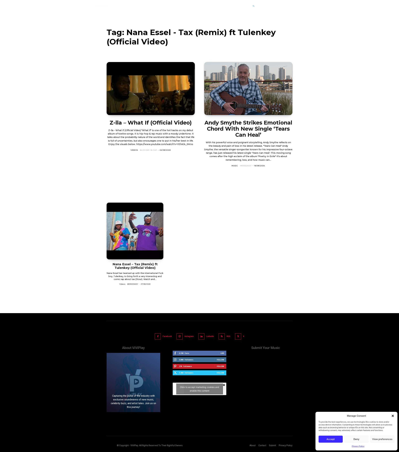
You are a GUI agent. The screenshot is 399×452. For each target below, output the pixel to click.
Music (235, 166)
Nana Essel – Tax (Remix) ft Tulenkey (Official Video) (135, 266)
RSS (228, 336)
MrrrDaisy (246, 166)
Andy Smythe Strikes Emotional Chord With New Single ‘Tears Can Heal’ (248, 128)
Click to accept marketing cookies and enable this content (199, 389)
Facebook (167, 336)
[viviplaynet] (102, 6)
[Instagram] (180, 336)
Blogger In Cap (148, 150)
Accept (331, 439)
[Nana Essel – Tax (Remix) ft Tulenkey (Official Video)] (135, 231)
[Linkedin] (201, 336)
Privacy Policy (358, 446)
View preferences (382, 439)
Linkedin (210, 336)
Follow (220, 359)
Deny (356, 439)
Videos (134, 150)
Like (222, 353)
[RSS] (222, 336)
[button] (392, 415)
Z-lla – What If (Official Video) (151, 122)
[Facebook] (158, 336)
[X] (238, 336)
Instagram (189, 336)
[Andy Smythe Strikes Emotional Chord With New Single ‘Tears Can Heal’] (248, 88)
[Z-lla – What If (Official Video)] (151, 88)
